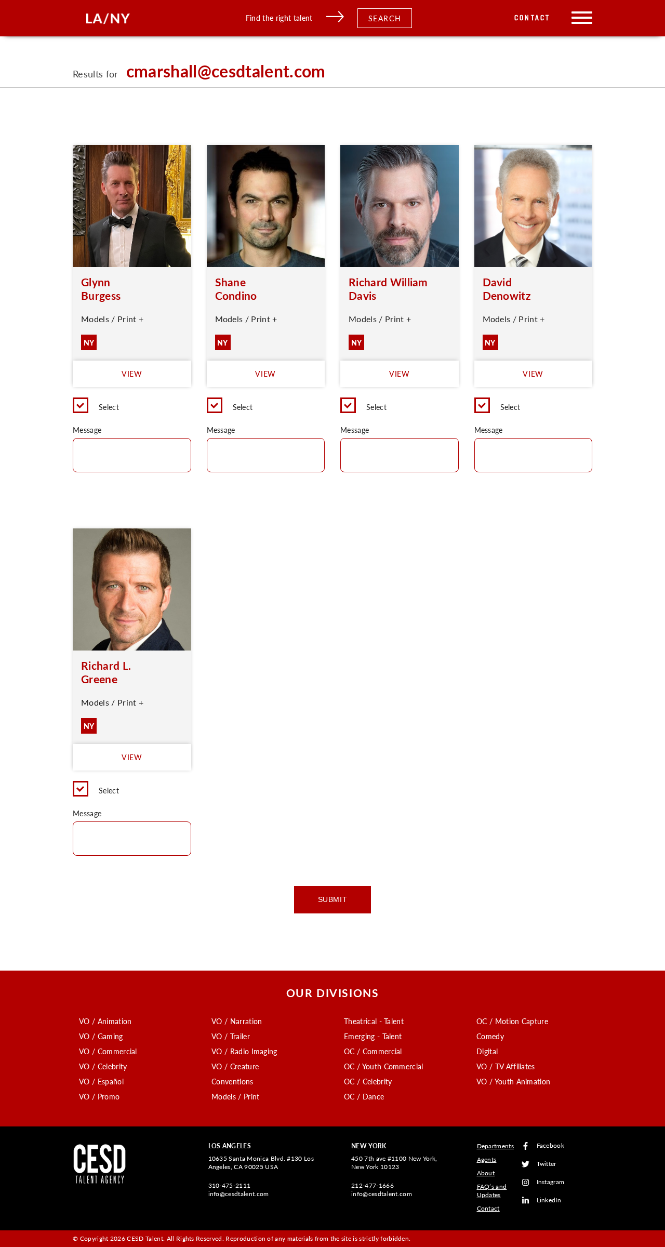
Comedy (490, 1036)
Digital (487, 1051)
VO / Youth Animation (513, 1081)
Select (109, 407)
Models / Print (235, 1096)
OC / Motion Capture (512, 1021)
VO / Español (101, 1081)
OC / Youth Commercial (383, 1066)
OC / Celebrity (368, 1081)
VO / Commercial (108, 1051)
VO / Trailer (230, 1036)
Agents (487, 1159)
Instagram (551, 1182)
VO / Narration (236, 1021)
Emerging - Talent (373, 1036)
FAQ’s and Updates (492, 1190)
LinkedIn (549, 1200)
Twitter (546, 1164)
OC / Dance (364, 1096)
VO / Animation (105, 1021)
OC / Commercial (373, 1051)
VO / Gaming (101, 1036)
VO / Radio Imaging (244, 1051)
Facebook (551, 1146)
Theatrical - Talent (374, 1021)
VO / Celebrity (103, 1066)
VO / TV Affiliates (505, 1066)
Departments (495, 1146)
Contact (532, 18)
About (486, 1173)
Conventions (232, 1081)
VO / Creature (235, 1066)
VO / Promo (99, 1096)
